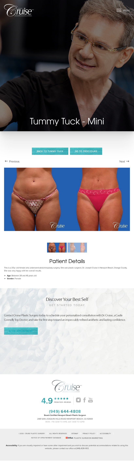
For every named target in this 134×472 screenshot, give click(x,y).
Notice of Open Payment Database (46, 438)
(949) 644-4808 (65, 411)
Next (122, 161)
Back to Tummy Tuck (50, 151)
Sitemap (74, 433)
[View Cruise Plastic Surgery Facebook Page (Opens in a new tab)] (84, 400)
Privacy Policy (89, 433)
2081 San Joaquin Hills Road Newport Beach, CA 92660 (65, 418)
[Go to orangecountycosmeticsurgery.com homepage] (35, 10)
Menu (126, 10)
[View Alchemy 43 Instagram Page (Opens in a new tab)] (78, 400)
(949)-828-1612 (82, 448)
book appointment (21, 331)
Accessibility (105, 433)
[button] (119, 10)
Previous (14, 161)
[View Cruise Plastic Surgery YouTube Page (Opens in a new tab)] (90, 400)
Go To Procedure (86, 151)
